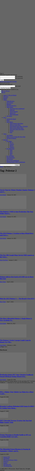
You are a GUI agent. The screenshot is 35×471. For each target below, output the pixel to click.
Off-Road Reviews (11, 105)
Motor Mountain (14, 114)
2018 (11, 153)
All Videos (9, 116)
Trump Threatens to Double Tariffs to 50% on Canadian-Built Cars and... (15, 436)
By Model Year (10, 148)
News (4, 117)
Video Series (10, 107)
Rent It (11, 145)
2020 (11, 150)
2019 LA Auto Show (15, 125)
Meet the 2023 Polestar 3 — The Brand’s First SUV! (17, 298)
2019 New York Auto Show (17, 129)
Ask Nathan (10, 135)
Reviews (5, 139)
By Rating (9, 141)
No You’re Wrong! (11, 138)
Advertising (6, 458)
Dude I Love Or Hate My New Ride (16, 137)
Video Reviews (10, 101)
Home (1, 166)
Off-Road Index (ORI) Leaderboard (16, 162)
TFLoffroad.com (7, 466)
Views (5, 134)
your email (18, 86)
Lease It (12, 144)
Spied (8, 120)
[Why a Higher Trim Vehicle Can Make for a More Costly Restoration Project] (4, 388)
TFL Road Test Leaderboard (17, 108)
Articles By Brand (11, 119)
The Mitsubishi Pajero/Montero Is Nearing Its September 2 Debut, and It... (15, 450)
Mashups (9, 104)
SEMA (11, 131)
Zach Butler (3, 195)
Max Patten (3, 282)
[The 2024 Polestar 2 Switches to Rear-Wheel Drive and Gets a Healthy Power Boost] (13, 230)
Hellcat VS (12, 113)
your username (19, 76)
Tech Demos (10, 102)
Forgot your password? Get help (8, 81)
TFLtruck (5, 96)
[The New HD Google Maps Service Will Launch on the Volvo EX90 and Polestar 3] (13, 252)
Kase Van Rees (4, 260)
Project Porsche (14, 111)
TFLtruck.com (7, 464)
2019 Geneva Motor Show (17, 128)
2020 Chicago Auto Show (16, 123)
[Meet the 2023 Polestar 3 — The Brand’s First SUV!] (13, 295)
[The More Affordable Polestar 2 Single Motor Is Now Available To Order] (13, 315)
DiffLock (12, 110)
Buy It (11, 142)
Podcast (5, 98)
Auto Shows (10, 122)
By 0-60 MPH (10, 156)
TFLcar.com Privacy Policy (10, 460)
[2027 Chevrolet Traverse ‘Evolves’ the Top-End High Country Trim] (4, 417)
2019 (11, 151)
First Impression (11, 157)
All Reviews (10, 159)
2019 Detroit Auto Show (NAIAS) (19, 126)
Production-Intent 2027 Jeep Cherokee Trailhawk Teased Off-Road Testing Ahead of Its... (16, 375)
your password (19, 78)
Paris (11, 132)
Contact (5, 463)
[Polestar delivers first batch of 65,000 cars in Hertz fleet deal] (13, 273)
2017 (11, 154)
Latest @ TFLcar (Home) (9, 95)
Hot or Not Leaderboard (13, 160)
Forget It (12, 147)
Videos (5, 99)
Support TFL (6, 457)
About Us (5, 461)
